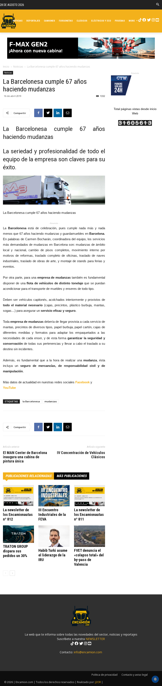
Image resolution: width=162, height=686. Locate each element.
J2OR (98, 682)
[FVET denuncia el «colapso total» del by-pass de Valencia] (89, 536)
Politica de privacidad (104, 675)
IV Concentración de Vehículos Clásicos (81, 455)
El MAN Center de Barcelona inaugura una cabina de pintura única (25, 457)
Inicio (6, 66)
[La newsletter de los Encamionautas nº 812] (18, 495)
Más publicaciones (72, 476)
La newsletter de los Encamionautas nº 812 (18, 514)
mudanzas (51, 401)
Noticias (18, 66)
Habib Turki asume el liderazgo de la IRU (52, 555)
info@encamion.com (88, 652)
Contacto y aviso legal (135, 675)
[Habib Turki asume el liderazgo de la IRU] (53, 536)
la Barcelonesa (31, 401)
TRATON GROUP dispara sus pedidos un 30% (15, 551)
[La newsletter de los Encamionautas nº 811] (89, 495)
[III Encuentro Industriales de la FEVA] (53, 495)
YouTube (9, 387)
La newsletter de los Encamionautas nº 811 (89, 514)
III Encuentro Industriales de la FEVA (52, 514)
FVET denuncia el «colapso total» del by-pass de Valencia (89, 557)
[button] (157, 4)
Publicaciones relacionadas (28, 476)
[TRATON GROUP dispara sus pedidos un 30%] (18, 534)
